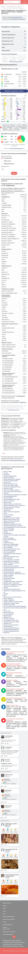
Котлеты (6, 473)
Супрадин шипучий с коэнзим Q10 (13, 581)
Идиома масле (8, 615)
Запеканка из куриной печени (12, 487)
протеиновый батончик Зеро (12, 499)
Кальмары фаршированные (11, 629)
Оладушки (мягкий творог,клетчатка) (14, 567)
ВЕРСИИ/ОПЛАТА (6, 929)
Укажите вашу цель (6, 156)
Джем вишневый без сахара (11, 556)
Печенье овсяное (8, 508)
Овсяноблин (7, 510)
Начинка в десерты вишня (11, 480)
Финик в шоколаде (9, 528)
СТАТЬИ (4, 911)
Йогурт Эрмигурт (8, 598)
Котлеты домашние (9, 569)
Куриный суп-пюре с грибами (12, 518)
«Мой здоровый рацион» (14, 410)
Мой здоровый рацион (17, 19)
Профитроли (21, 8)
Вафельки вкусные (9, 477)
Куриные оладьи (8, 488)
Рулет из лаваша (8, 497)
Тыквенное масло (8, 542)
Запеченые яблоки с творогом (12, 572)
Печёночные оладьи (9, 578)
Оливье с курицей (8, 530)
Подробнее (22, 402)
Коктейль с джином (9, 618)
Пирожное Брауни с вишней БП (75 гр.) (14, 573)
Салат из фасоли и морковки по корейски (15, 494)
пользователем (16, 17)
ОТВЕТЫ (4, 922)
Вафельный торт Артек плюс (11, 519)
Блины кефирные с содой (11, 546)
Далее (14, 173)
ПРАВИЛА (11, 934)
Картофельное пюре (9, 604)
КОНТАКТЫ (13, 931)
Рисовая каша (7, 580)
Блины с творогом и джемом (12, 563)
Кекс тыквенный (8, 547)
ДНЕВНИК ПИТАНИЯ (7, 903)
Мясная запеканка (9, 612)
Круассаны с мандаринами (11, 544)
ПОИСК (4, 913)
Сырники (6, 493)
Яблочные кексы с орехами (11, 566)
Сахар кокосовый (8, 515)
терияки (6, 587)
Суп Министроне (8, 626)
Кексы (5, 513)
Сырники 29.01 (8, 623)
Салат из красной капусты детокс (13, 491)
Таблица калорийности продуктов (13, 6)
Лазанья (6, 532)
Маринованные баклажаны (11, 561)
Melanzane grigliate (9, 538)
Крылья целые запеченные (11, 625)
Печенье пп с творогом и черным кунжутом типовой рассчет (13, 585)
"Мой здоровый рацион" (16, 61)
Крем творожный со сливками (12, 479)
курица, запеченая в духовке (12, 511)
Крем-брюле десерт (9, 522)
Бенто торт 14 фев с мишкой (11, 490)
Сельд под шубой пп (9, 552)
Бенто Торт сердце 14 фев (11, 485)
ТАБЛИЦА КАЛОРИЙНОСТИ (8, 916)
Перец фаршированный (10, 496)
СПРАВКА (5, 927)
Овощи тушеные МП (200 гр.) (11, 628)
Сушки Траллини (8, 564)
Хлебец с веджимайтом (10, 476)
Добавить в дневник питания (14, 91)
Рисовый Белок (8, 533)
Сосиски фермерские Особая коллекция (15, 527)
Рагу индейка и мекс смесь (11, 620)
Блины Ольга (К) (8, 558)
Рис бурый (6, 474)
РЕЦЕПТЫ (5, 905)
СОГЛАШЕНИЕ (6, 934)
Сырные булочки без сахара (11, 621)
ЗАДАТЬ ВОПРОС (6, 931)
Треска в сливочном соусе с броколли (14, 505)
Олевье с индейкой (9, 600)
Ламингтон (7, 632)
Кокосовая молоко (9, 570)
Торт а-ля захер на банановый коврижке (15, 606)
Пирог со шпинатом (9, 501)
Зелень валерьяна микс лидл (12, 549)
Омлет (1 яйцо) (8, 471)
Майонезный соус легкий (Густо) (12, 504)
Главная (3, 6)
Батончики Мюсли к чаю (10, 484)
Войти (25, 2)
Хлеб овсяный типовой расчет (12, 589)
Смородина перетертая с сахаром (13, 525)
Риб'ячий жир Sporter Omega (12, 507)
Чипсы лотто (7, 482)
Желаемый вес (5, 166)
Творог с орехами (8, 575)
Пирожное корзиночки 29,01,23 (12, 524)
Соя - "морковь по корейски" (12, 559)
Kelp (5, 595)
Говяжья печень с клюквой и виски (13, 601)
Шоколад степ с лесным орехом (12, 597)
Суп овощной (7, 516)
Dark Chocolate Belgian (10, 550)
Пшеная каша (7, 502)
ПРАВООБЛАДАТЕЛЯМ (7, 924)
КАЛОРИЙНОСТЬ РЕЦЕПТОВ (9, 919)
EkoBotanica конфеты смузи (11, 603)
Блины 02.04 (7, 611)
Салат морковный (8, 614)
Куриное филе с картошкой (11, 583)
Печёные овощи (8, 577)
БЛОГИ (4, 908)
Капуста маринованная (10, 539)
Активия (6, 594)
